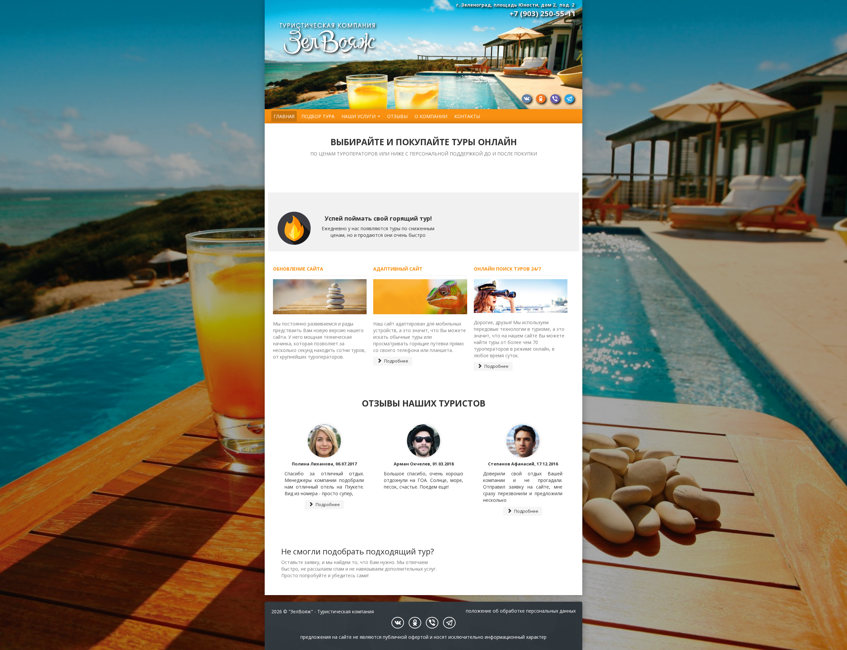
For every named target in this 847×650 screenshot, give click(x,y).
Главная (284, 116)
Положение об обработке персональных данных (521, 611)
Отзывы (397, 116)
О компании (431, 116)
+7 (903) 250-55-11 (543, 13)
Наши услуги (358, 116)
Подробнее (395, 361)
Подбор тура (317, 116)
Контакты (467, 116)
